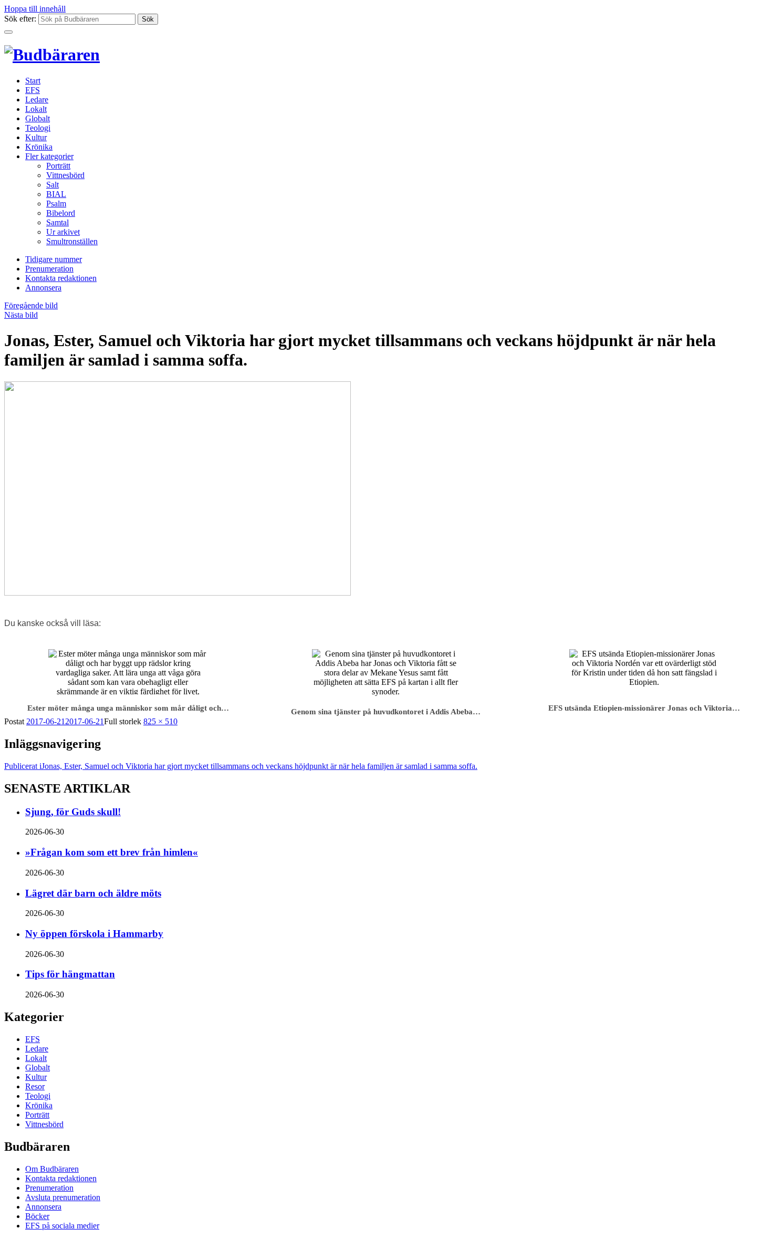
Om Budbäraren (52, 1168)
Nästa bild (21, 314)
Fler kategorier (49, 156)
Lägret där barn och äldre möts (93, 893)
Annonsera (43, 287)
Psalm (56, 203)
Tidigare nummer (53, 259)
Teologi (37, 127)
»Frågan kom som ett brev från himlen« (111, 852)
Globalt (37, 118)
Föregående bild (31, 305)
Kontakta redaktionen (61, 278)
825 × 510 (160, 721)
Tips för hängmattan (70, 974)
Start (32, 80)
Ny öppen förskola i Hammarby (94, 933)
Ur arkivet (63, 231)
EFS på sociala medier (62, 1225)
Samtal (57, 222)
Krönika (39, 146)
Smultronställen (72, 241)
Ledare (36, 99)
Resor (35, 1086)
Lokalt (36, 109)
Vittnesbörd (65, 175)
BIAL (56, 194)
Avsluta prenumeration (62, 1197)
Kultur (36, 137)
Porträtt (58, 165)
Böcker (37, 1216)
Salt (52, 184)
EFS (32, 90)
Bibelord (60, 213)
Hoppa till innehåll (35, 8)
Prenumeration (49, 268)
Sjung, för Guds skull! (73, 811)
